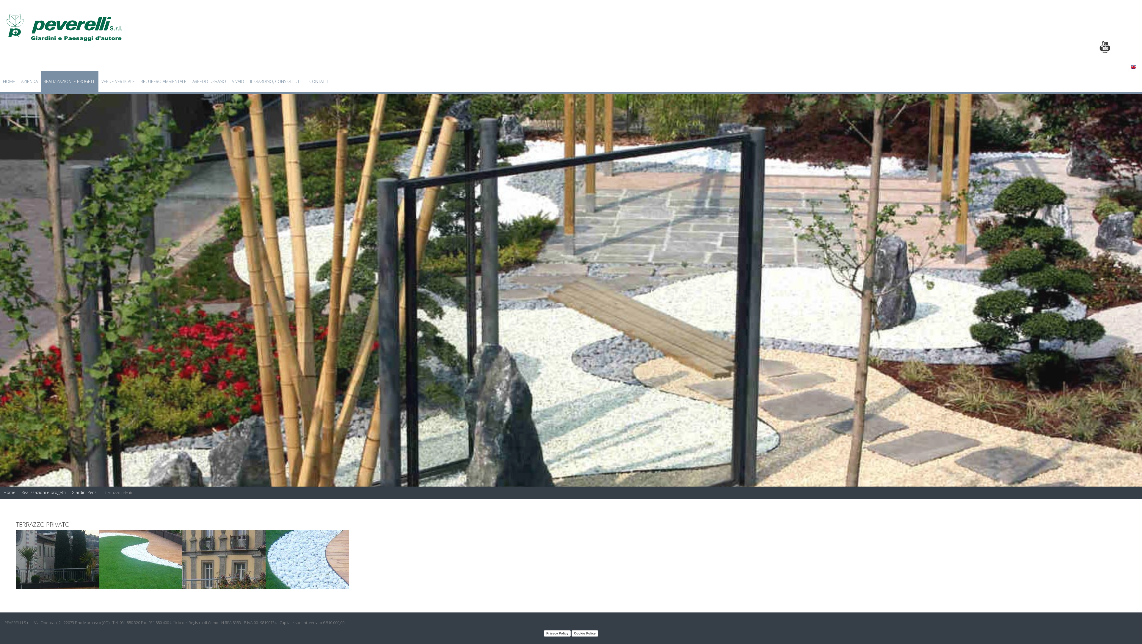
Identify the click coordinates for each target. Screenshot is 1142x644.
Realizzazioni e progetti (69, 81)
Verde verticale (118, 81)
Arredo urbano (209, 81)
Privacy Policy (557, 633)
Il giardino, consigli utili (276, 81)
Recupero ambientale (163, 81)
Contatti (318, 81)
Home (9, 81)
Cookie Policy (585, 633)
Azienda (29, 81)
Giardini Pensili (85, 492)
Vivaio (238, 81)
